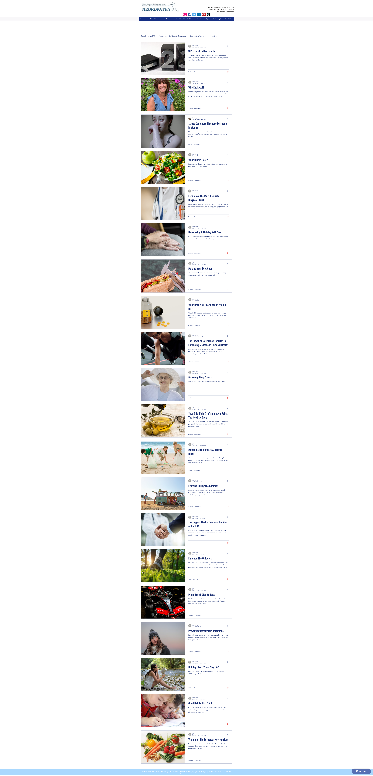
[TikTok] (208, 14)
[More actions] (228, 46)
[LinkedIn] (199, 14)
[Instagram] (185, 14)
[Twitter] (194, 14)
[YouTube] (204, 14)
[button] (230, 36)
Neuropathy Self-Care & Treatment (172, 36)
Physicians (213, 36)
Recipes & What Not (198, 36)
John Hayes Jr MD (148, 36)
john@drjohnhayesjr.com (225, 12)
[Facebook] (189, 14)
